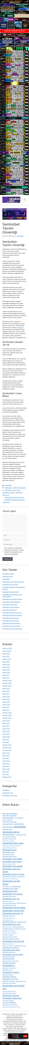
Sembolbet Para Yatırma (10, 948)
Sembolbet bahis (8, 834)
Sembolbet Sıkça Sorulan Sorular (10, 961)
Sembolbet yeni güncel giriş (13, 987)
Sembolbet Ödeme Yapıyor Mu (14, 497)
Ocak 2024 (6, 699)
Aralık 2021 (6, 766)
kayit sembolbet (18, 824)
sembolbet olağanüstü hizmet (8, 943)
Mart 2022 (5, 758)
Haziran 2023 (6, 718)
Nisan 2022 (6, 755)
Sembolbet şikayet (8, 492)
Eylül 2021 (5, 774)
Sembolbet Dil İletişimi (9, 610)
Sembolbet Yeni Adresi (9, 795)
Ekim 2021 (5, 771)
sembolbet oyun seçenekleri (8, 945)
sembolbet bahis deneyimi (9, 836)
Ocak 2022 (5, 763)
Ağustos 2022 (6, 745)
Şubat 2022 (6, 761)
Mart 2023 (5, 726)
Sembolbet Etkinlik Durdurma (11, 612)
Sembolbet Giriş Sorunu (10, 584)
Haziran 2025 (6, 659)
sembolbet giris (6, 886)
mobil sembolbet (7, 827)
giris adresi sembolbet (9, 815)
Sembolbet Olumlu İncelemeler (12, 629)
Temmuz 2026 (7, 648)
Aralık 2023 (6, 702)
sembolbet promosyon (8, 952)
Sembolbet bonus (9, 850)
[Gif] (14, 83)
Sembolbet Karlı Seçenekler (11, 626)
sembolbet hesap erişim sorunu (8, 918)
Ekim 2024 (5, 675)
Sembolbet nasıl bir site (12, 490)
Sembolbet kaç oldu (11, 924)
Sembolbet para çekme (11, 950)
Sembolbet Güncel (21, 903)
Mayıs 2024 (6, 688)
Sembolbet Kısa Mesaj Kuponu (12, 599)
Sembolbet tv (8, 965)
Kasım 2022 (6, 737)
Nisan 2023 (6, 723)
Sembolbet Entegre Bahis (10, 592)
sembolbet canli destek (8, 854)
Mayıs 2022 (6, 753)
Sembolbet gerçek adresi (11, 882)
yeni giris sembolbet (9, 1002)
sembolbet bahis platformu (9, 838)
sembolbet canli (8, 852)
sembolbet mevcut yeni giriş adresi (9, 932)
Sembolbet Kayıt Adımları (10, 621)
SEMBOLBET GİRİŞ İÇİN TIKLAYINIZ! (14, 31)
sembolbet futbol (14, 878)
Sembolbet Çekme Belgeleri (11, 602)
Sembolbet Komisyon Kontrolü (12, 615)
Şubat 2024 (6, 696)
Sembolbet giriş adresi (12, 894)
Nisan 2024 (6, 691)
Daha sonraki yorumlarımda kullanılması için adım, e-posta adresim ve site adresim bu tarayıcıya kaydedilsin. (14, 551)
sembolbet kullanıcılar (6, 926)
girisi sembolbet (8, 818)
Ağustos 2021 (6, 777)
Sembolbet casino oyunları (13, 874)
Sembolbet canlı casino (12, 861)
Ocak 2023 (6, 731)
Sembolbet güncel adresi (14, 907)
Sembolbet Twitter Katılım (10, 607)
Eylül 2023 (5, 710)
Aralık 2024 (6, 670)
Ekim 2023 (5, 707)
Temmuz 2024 (7, 683)
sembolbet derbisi (6, 878)
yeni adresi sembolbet (8, 1000)
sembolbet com (21, 876)
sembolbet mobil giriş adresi (9, 936)
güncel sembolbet (7, 824)
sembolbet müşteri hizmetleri (10, 939)
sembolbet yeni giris (21, 981)
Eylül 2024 (5, 678)
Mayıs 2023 (6, 721)
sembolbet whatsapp (9, 977)
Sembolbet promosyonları (12, 954)
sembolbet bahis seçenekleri (8, 840)
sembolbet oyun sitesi (20, 945)
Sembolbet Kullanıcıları (18, 926)
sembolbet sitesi (8, 959)
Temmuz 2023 (7, 715)
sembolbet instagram (9, 922)
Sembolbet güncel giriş (13, 910)
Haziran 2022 (6, 750)
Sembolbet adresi (10, 832)
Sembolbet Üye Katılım (9, 604)
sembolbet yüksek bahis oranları (9, 991)
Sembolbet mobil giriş (7, 934)
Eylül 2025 (5, 656)
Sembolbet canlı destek (12, 866)
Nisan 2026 (6, 653)
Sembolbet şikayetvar (12, 998)
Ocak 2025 (5, 667)
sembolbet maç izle (7, 928)
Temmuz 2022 (7, 747)
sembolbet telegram (9, 963)
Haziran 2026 (6, 651)
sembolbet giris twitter (10, 888)
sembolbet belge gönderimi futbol (9, 847)
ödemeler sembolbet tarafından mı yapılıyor (11, 1006)
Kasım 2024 (6, 672)
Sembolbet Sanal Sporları (8, 956)
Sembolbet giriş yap (11, 899)
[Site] (14, 51)
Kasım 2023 (6, 704)
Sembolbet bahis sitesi (13, 843)
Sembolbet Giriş (7, 576)
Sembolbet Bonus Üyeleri (10, 618)
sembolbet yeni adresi (8, 981)
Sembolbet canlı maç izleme (11, 870)
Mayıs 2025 (6, 662)
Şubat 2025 (6, 664)
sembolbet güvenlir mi (8, 916)
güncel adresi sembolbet (9, 822)
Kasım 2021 (6, 769)
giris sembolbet (18, 818)
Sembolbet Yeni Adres (10, 979)
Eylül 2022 (5, 742)
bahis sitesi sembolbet (9, 813)
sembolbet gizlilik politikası (9, 903)
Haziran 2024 (6, 686)
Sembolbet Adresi (8, 574)
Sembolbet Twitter (10, 972)
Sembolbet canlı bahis (12, 859)
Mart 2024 (5, 694)
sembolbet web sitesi (7, 974)
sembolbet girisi (16, 886)
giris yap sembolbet (7, 820)
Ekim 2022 (5, 739)
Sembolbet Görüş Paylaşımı (11, 623)
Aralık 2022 (6, 734)
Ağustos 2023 (7, 712)
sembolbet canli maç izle (9, 856)
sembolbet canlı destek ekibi (9, 1004)
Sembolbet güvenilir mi (12, 913)
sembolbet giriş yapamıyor (7, 901)
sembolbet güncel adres (9, 905)
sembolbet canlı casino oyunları (8, 863)
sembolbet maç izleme (20, 928)
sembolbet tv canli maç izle (9, 968)
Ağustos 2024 (7, 680)
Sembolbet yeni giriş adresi (9, 983)
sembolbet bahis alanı (20, 834)
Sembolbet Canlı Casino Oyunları (13, 582)
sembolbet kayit (21, 922)
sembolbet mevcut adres (8, 930)
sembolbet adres (7, 829)
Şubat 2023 (6, 729)
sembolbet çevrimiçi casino (9, 993)
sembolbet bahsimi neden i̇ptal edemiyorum (11, 845)
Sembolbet (20, 327)
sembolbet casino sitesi (9, 876)
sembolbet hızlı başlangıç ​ (7, 919)
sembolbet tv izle (7, 970)
